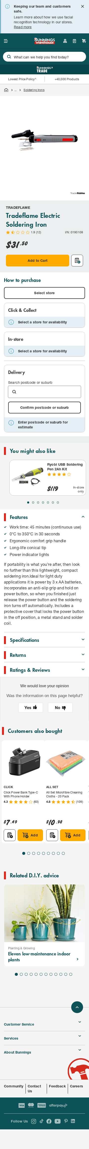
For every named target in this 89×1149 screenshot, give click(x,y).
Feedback (57, 1086)
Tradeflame (18, 207)
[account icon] (65, 41)
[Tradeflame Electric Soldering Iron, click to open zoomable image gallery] (44, 140)
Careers (76, 1086)
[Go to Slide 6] (53, 502)
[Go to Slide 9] (63, 853)
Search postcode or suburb (30, 382)
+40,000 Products (67, 79)
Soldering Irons (33, 90)
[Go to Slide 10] (60, 974)
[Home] (6, 90)
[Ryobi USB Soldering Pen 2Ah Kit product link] (27, 477)
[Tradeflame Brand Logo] (77, 193)
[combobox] (44, 57)
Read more (23, 27)
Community (13, 1086)
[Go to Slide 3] (38, 502)
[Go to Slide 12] (70, 974)
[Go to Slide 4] (43, 502)
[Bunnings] (44, 42)
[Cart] (84, 41)
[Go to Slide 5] (48, 502)
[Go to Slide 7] (58, 502)
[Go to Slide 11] (65, 974)
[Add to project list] (77, 260)
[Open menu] (6, 41)
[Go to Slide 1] (28, 502)
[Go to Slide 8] (58, 853)
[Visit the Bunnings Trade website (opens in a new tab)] (45, 69)
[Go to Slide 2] (33, 502)
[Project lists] (74, 41)
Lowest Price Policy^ (22, 79)
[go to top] (77, 1007)
